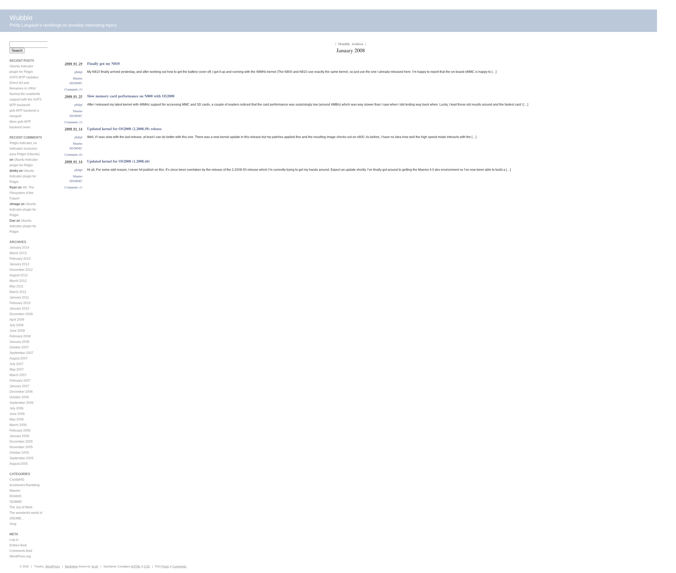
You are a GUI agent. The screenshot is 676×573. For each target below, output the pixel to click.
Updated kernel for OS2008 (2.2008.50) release (124, 128)
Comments (179, 566)
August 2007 (19, 358)
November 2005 (21, 447)
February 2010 (20, 303)
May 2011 (17, 286)
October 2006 (19, 397)
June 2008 (17, 331)
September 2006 (22, 403)
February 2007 (20, 380)
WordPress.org (20, 556)
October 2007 (19, 347)
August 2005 (19, 464)
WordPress (52, 566)
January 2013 (19, 264)
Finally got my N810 (103, 63)
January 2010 (19, 308)
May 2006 (17, 419)
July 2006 (17, 408)
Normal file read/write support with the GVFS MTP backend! (25, 99)
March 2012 (18, 281)
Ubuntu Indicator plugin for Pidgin (23, 176)
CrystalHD (17, 479)
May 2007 (17, 369)
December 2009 (21, 314)
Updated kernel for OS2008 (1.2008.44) (118, 161)
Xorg (13, 524)
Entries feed (18, 545)
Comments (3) (73, 89)
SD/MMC (75, 83)
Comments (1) (73, 187)
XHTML (135, 566)
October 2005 (19, 452)
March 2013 (18, 253)
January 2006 (19, 436)
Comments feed (21, 551)
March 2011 (18, 292)
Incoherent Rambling (25, 485)
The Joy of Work (21, 507)
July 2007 (17, 364)
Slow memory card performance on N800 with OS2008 (130, 96)
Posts (165, 566)
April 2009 (17, 319)
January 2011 (19, 297)
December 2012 (21, 270)
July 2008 (17, 325)
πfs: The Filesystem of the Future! (22, 193)
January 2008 (19, 342)
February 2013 (20, 259)
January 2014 (19, 247)
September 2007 (22, 353)
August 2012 (19, 275)
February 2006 (20, 430)
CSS (147, 566)
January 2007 (19, 386)
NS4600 (15, 496)
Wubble (21, 18)
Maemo (77, 78)
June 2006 (17, 414)
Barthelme (71, 566)
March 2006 (18, 425)
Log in (14, 540)
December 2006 (21, 392)
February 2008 (20, 336)
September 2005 (22, 458)
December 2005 (21, 441)
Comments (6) (73, 154)
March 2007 (18, 375)
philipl (78, 72)
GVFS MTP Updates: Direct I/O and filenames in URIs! (24, 82)
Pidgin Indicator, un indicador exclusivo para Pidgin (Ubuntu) (25, 148)
